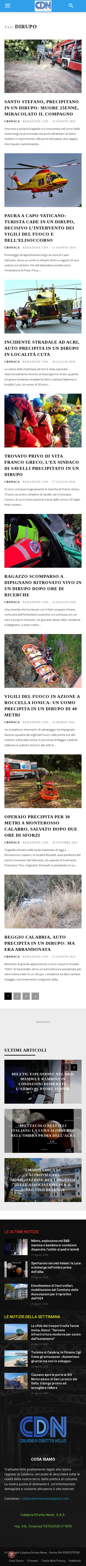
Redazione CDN (36, 121)
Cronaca (12, 121)
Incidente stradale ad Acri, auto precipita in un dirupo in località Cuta (41, 348)
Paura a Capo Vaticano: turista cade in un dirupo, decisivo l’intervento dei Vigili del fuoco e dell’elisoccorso (39, 228)
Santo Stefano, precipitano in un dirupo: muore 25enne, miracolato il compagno (41, 107)
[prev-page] (66, 1067)
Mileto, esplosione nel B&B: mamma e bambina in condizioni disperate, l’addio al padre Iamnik (55, 1245)
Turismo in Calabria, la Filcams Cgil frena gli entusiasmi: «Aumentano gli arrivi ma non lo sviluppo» (56, 1357)
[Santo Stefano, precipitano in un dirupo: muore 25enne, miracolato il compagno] (43, 66)
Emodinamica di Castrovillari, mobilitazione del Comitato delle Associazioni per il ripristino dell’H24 (43, 1180)
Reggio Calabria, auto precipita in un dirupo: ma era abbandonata (39, 943)
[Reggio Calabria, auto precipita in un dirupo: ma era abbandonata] (43, 901)
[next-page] (35, 996)
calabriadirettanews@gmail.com (45, 1498)
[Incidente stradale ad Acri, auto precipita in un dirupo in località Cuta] (43, 306)
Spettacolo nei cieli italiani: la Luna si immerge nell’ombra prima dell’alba (43, 1131)
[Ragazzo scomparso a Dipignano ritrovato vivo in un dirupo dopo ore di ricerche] (43, 541)
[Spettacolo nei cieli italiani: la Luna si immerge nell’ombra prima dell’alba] (16, 1269)
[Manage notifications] (11, 1554)
